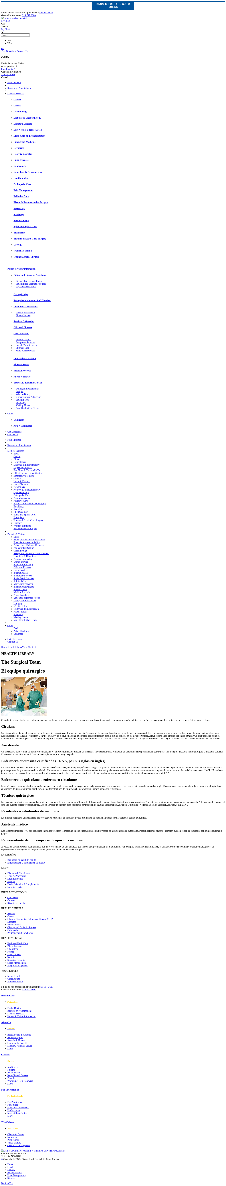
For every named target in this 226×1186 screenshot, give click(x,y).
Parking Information (25, 312)
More (10, 1048)
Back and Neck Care (17, 943)
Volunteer (18, 634)
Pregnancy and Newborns (20, 933)
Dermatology (20, 462)
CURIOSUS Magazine (18, 1145)
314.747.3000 (29, 15)
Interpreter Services (25, 342)
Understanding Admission (28, 397)
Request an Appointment (19, 88)
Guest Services (21, 570)
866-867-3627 (46, 986)
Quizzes (11, 900)
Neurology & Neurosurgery (27, 489)
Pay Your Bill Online (26, 286)
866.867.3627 (46, 12)
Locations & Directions (25, 556)
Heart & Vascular (22, 481)
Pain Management (22, 498)
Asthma (11, 913)
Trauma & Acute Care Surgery (28, 520)
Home (4, 647)
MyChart (5, 29)
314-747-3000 (29, 989)
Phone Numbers (21, 595)
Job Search (12, 1067)
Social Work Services (26, 345)
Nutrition (11, 957)
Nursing (11, 1069)
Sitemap (11, 1178)
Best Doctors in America (19, 1034)
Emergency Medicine (24, 475)
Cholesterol (12, 949)
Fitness (10, 951)
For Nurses (12, 1104)
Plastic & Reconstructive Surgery (30, 503)
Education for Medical (18, 1107)
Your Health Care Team (27, 408)
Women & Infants (22, 525)
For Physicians (14, 1102)
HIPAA (11, 1169)
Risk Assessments (16, 903)
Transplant (19, 517)
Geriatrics (18, 478)
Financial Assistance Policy (29, 281)
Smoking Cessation (16, 960)
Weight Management (17, 965)
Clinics (17, 459)
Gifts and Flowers (22, 567)
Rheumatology (21, 512)
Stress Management (16, 962)
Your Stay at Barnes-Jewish (27, 597)
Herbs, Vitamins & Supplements (23, 884)
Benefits (11, 1078)
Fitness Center (20, 589)
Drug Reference (15, 878)
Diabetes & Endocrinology (27, 464)
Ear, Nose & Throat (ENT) (27, 470)
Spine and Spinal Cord (25, 514)
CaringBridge (20, 550)
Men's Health (13, 976)
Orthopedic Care (22, 495)
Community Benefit (17, 1043)
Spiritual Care (22, 348)
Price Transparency (16, 1175)
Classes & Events (15, 1134)
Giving (10, 413)
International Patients (24, 586)
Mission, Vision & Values (19, 1045)
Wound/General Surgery (25, 528)
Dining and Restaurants (27, 388)
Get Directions (8, 51)
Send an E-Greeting (23, 564)
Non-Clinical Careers (17, 1075)
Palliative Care (21, 500)
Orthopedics (13, 930)
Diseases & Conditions (18, 873)
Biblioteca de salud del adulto (21, 860)
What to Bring (23, 394)
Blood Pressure (14, 946)
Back (16, 453)
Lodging (20, 391)
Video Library (14, 1142)
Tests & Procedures (16, 876)
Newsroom (12, 1137)
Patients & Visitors (16, 534)
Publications (13, 1140)
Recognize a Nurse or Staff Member (31, 553)
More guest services (25, 350)
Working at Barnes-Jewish (20, 1081)
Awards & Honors (16, 1040)
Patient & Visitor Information (21, 269)
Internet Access (23, 339)
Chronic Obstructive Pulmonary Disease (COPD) (31, 919)
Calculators (12, 897)
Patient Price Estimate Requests (31, 283)
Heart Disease (14, 924)
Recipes (11, 881)
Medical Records (22, 592)
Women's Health (15, 981)
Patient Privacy (14, 1172)
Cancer (17, 456)
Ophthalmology (21, 492)
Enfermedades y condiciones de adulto (26, 862)
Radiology (19, 509)
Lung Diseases (21, 484)
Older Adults (13, 978)
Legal (10, 1167)
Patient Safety (22, 399)
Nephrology (19, 487)
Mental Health (14, 954)
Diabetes (11, 921)
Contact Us (22, 51)
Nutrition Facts (14, 887)
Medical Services (15, 93)
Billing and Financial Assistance (29, 539)
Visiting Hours (23, 405)
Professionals (13, 1110)
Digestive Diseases (23, 467)
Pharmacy (21, 402)
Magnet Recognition (17, 1113)
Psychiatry (19, 506)
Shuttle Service (23, 315)
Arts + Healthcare (22, 631)
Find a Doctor (14, 82)
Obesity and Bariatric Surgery (21, 927)
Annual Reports (15, 1037)
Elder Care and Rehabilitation (28, 473)
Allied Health (13, 1072)
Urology (18, 523)
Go (2, 48)
